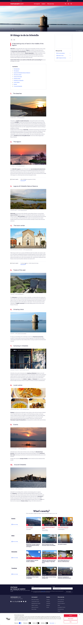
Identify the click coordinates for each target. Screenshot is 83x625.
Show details (52, 623)
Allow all (70, 615)
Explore (48, 597)
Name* (33, 586)
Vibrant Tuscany (35, 605)
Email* (54, 586)
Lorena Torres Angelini (22, 333)
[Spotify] (25, 601)
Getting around (61, 601)
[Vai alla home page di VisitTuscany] (16, 4)
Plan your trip (61, 597)
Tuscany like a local (35, 601)
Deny (70, 621)
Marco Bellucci (23, 448)
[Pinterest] (19, 601)
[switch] (29, 623)
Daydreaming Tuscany (36, 603)
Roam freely (34, 609)
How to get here (61, 599)
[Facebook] (11, 601)
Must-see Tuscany (35, 599)
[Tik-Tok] (17, 601)
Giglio (29, 379)
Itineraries (48, 603)
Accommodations (61, 603)
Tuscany (48, 599)
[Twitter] (13, 601)
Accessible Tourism (61, 607)
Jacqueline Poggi (28, 249)
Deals (59, 605)
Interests (48, 601)
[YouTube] (21, 601)
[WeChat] (23, 601)
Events (47, 607)
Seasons (48, 605)
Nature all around (35, 607)
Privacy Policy (43, 591)
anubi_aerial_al (20, 294)
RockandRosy (22, 117)
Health (59, 611)
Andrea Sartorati (21, 165)
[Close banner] (79, 614)
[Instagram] (15, 601)
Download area (61, 609)
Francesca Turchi (25, 409)
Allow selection (70, 618)
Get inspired (34, 597)
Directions (23, 180)
